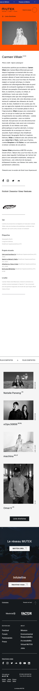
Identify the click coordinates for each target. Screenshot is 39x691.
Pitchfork (5, 191)
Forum (5, 634)
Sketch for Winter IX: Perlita (10, 259)
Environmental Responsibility (27, 635)
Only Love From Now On (9, 254)
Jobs (23, 648)
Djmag (21, 191)
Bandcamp (28, 191)
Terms (9, 679)
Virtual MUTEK (27, 644)
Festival (5, 630)
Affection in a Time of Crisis (10, 264)
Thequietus (13, 191)
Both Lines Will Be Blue (8, 269)
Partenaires (5, 602)
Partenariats (7, 638)
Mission (24, 630)
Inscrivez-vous (7, 659)
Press (4, 641)
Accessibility (26, 640)
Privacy (4, 679)
